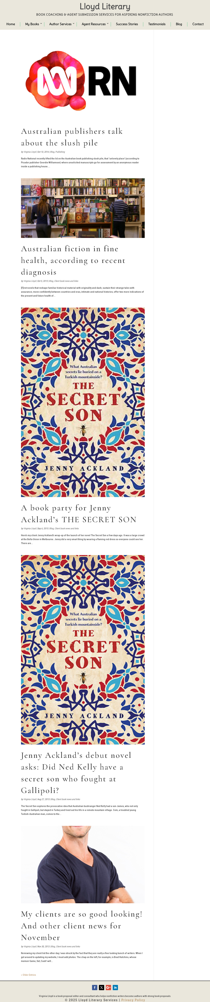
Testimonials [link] (157, 24)
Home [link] (10, 24)
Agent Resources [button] (94, 24)
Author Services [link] (60, 24)
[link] (83, 79)
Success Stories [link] (127, 24)
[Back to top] (206, 978)
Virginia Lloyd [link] (30, 152)
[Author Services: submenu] (70, 24)
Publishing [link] (60, 152)
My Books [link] (32, 24)
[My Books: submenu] (38, 24)
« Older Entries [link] (28, 974)
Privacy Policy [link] (133, 1000)
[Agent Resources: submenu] (104, 24)
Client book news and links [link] (66, 281)
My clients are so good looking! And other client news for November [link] (82, 926)
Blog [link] (179, 24)
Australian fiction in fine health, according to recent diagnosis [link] (73, 260)
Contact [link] (198, 24)
